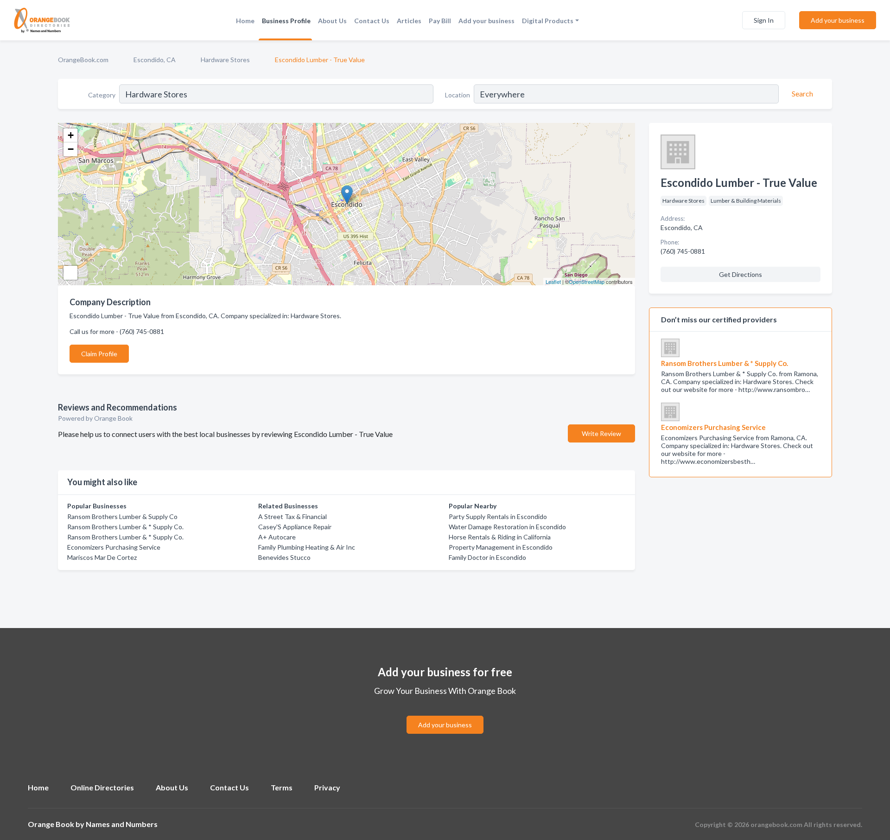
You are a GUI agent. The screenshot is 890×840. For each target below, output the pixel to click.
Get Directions (740, 274)
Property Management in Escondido (501, 547)
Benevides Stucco (284, 557)
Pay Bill (440, 21)
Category (101, 95)
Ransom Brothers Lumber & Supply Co (122, 516)
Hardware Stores (225, 60)
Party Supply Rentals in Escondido (498, 516)
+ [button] (71, 135)
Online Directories (102, 787)
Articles (409, 21)
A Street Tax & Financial (292, 516)
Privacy (327, 787)
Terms (281, 787)
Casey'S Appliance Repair (294, 527)
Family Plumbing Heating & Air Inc (306, 547)
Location (457, 95)
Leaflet (553, 281)
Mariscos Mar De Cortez (102, 557)
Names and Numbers (122, 824)
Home (245, 21)
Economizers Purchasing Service (113, 547)
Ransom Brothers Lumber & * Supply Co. (125, 527)
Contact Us (371, 21)
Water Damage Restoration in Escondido (507, 527)
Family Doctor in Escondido (487, 557)
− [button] (71, 149)
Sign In (764, 20)
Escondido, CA (155, 60)
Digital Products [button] (547, 21)
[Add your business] (445, 713)
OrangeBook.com (83, 60)
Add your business (486, 21)
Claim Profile (99, 354)
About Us (332, 21)
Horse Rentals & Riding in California (500, 537)
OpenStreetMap (586, 281)
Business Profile (286, 21)
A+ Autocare (277, 537)
